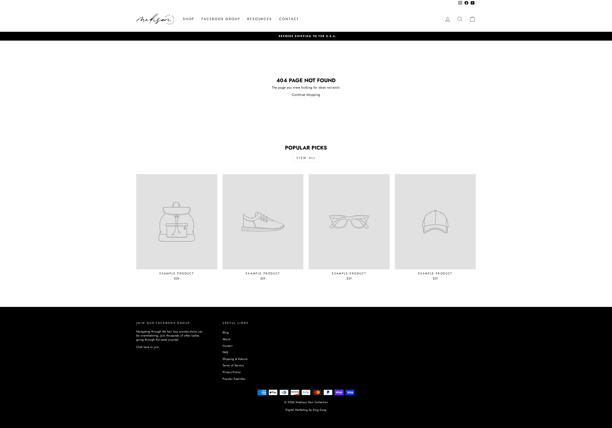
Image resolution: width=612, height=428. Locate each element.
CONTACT (289, 18)
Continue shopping (306, 94)
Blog (226, 332)
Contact (227, 346)
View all (306, 158)
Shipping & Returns (235, 359)
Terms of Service (233, 365)
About (226, 339)
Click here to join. (148, 347)
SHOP (188, 18)
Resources (259, 18)
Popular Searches (234, 379)
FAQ (225, 352)
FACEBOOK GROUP (221, 18)
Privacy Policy (232, 372)
